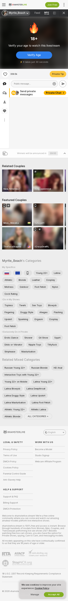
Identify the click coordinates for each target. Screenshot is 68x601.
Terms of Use (10, 455)
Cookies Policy (10, 467)
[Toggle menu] (4, 4)
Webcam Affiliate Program (48, 461)
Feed (37, 12)
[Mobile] (28, 273)
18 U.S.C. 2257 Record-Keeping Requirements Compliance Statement (31, 575)
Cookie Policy (42, 588)
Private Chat (53, 92)
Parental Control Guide (14, 474)
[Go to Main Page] (21, 4)
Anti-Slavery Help (12, 480)
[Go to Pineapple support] (5, 563)
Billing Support (10, 503)
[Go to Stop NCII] (22, 563)
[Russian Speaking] (7, 273)
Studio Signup (42, 455)
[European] (17, 273)
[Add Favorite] (5, 74)
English (52, 432)
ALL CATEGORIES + (38, 416)
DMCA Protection (12, 509)
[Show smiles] (54, 84)
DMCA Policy (9, 461)
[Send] (62, 83)
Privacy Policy (10, 449)
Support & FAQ (10, 496)
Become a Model (43, 449)
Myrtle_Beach (12, 261)
